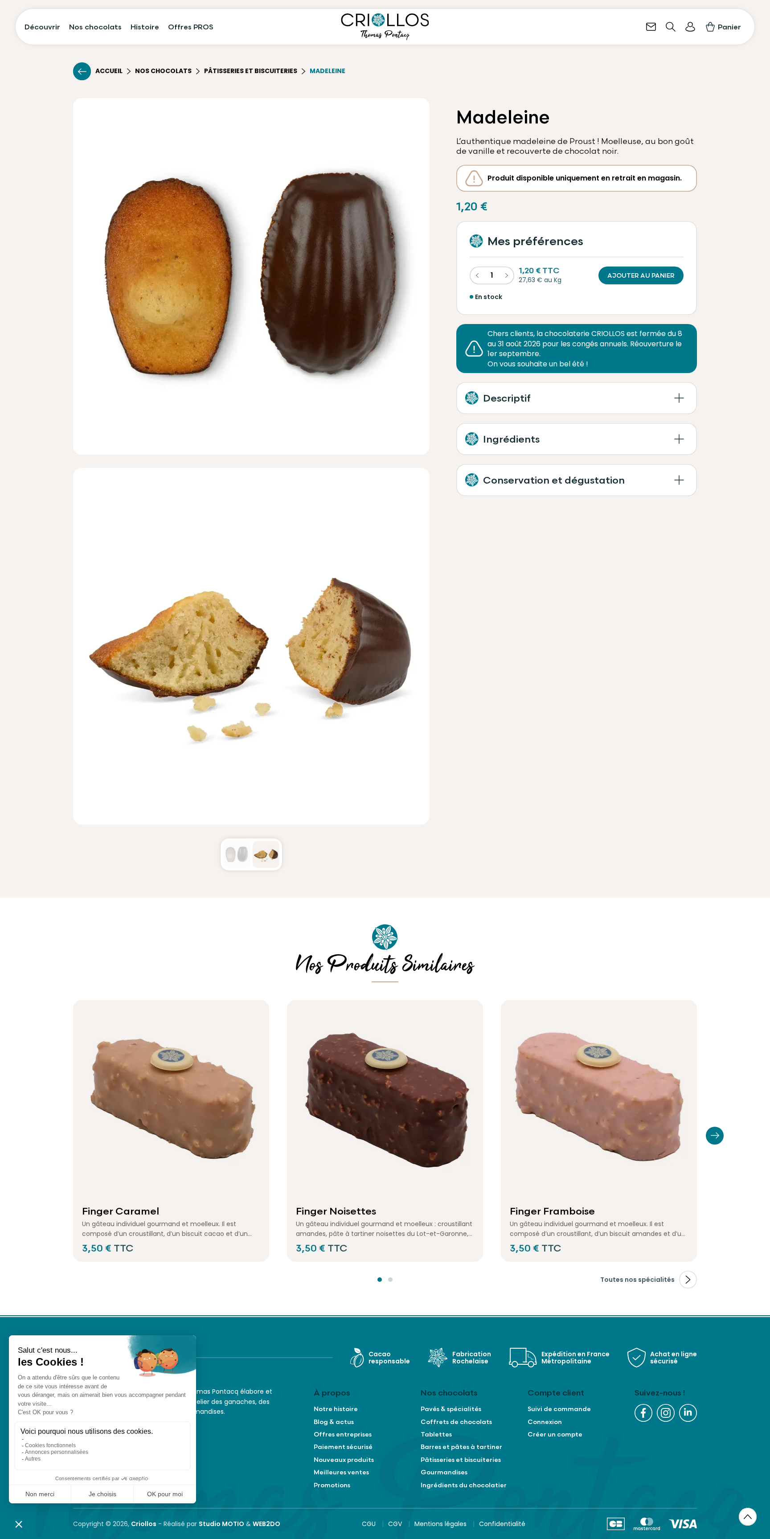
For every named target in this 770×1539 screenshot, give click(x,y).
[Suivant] (715, 1136)
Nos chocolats (95, 26)
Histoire (145, 26)
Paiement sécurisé (343, 1447)
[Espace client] (690, 27)
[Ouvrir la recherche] (671, 27)
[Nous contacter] (651, 27)
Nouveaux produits (344, 1460)
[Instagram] (666, 1413)
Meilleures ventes (341, 1472)
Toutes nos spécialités (637, 1280)
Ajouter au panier (641, 275)
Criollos (143, 1524)
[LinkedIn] (688, 1413)
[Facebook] (643, 1413)
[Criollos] (385, 26)
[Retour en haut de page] (748, 1517)
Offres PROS (190, 26)
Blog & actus (334, 1422)
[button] (576, 398)
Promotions (332, 1485)
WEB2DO (266, 1524)
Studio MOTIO (221, 1524)
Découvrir (42, 26)
